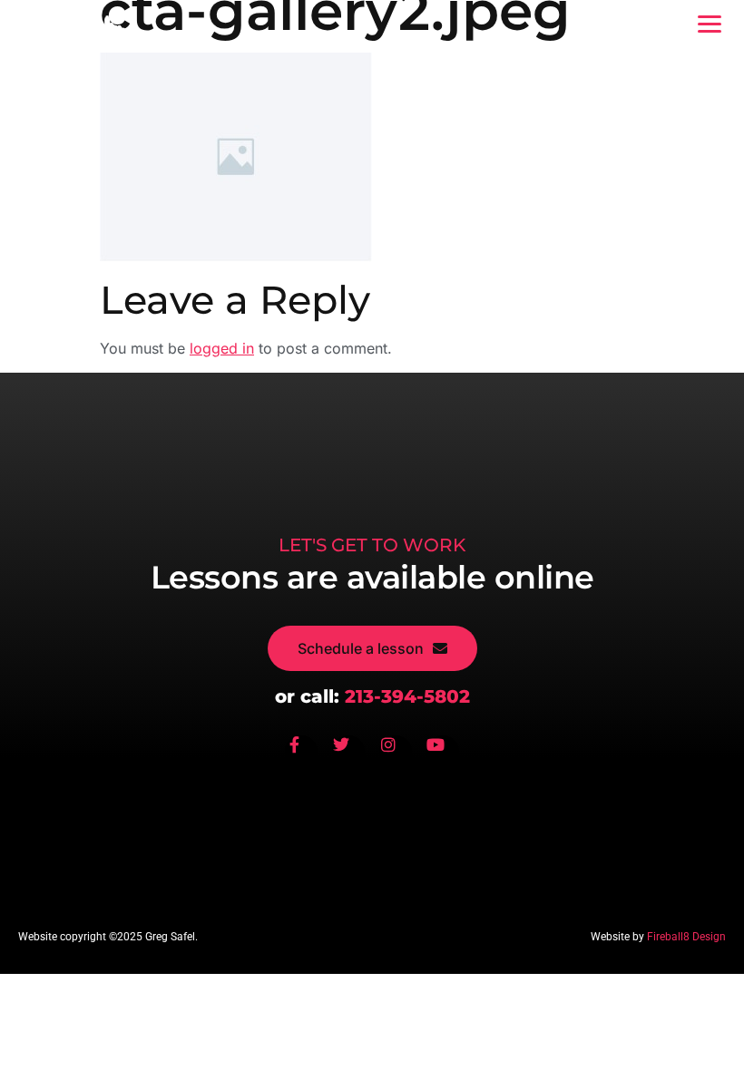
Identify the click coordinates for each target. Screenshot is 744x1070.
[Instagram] (395, 751)
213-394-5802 (407, 696)
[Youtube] (442, 751)
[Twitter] (348, 751)
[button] (709, 24)
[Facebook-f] (301, 751)
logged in (222, 348)
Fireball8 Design (686, 936)
